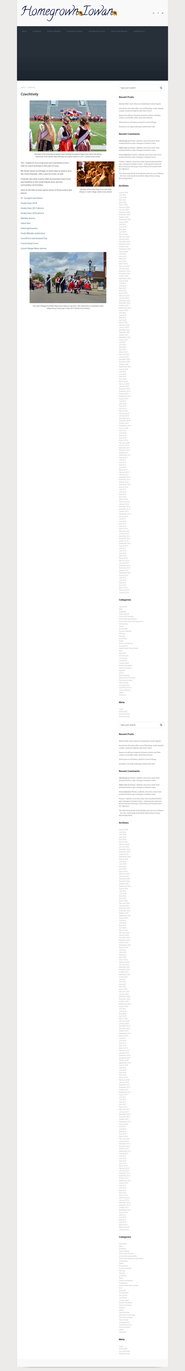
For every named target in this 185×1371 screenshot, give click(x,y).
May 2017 (122, 465)
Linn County (123, 658)
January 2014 (124, 563)
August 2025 (123, 222)
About (24, 31)
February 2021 (124, 354)
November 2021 (124, 332)
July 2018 (122, 430)
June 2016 (122, 492)
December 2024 (124, 242)
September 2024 (125, 249)
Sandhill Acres (139, 31)
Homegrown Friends (97, 31)
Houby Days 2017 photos (32, 208)
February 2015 (124, 531)
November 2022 (124, 303)
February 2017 (124, 472)
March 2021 (123, 352)
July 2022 (122, 313)
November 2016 (124, 480)
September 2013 (125, 573)
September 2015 (125, 514)
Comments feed (124, 714)
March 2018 (123, 440)
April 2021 (122, 350)
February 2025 (124, 237)
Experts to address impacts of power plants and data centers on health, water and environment (139, 116)
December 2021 (124, 330)
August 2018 (123, 428)
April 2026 (122, 202)
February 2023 (124, 296)
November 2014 (124, 538)
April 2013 (122, 585)
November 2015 (124, 509)
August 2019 (123, 399)
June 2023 (122, 286)
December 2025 (124, 212)
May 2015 (122, 524)
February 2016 (124, 502)
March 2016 (123, 499)
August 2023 (123, 281)
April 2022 (122, 320)
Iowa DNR (122, 653)
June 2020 (122, 374)
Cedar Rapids (124, 614)
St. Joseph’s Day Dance (32, 198)
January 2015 (124, 534)
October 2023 (123, 276)
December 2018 (124, 418)
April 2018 (122, 438)
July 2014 (122, 548)
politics (121, 673)
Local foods (123, 661)
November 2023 (124, 273)
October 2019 (123, 394)
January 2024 (124, 269)
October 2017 (123, 453)
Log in (121, 709)
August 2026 (123, 193)
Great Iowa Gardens (75, 31)
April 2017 (122, 467)
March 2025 (123, 234)
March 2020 (123, 381)
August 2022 (123, 310)
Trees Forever (123, 683)
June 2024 (122, 256)
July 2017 (122, 460)
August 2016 (123, 487)
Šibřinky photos (28, 218)
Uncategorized (124, 685)
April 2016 (122, 497)
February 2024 (124, 266)
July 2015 (122, 519)
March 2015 (123, 529)
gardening (122, 638)
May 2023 (122, 288)
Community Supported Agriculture (131, 621)
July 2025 (122, 224)
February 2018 (124, 443)
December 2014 (124, 536)
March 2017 (123, 470)
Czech (121, 626)
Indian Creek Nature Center (128, 648)
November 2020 (124, 362)
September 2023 (125, 278)
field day (122, 634)
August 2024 (123, 251)
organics (122, 670)
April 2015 (122, 526)
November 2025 (124, 215)
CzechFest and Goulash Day (34, 238)
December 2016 (124, 477)
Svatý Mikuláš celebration (33, 233)
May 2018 (122, 435)
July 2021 (122, 342)
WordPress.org (124, 716)
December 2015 (124, 507)
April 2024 (122, 261)
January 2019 (124, 416)
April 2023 (122, 291)
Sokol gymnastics (29, 228)
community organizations (128, 619)
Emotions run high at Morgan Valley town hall (137, 127)
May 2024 (122, 259)
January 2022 (124, 327)
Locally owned (124, 663)
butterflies (122, 612)
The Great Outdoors (126, 680)
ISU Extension (123, 656)
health (121, 641)
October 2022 (123, 305)
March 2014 (123, 558)
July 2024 (122, 254)
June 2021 (122, 345)
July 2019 (122, 401)
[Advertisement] (92, 55)
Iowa (120, 651)
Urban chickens (124, 690)
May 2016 (122, 494)
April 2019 (122, 408)
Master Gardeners (125, 666)
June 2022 (122, 315)
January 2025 (124, 239)
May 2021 (122, 347)
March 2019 (123, 411)
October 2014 (123, 541)
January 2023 (124, 298)
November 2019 (124, 391)
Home (23, 87)
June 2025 (122, 227)
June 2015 (122, 521)
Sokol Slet (25, 223)
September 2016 (125, 484)
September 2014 (125, 543)
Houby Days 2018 (29, 203)
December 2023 (124, 271)
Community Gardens (126, 616)
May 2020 (122, 376)
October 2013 (123, 570)
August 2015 (123, 516)
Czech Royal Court (29, 243)
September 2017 (125, 455)
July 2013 (122, 578)
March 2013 (123, 587)
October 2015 (123, 511)
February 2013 (124, 590)
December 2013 (124, 565)
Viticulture (122, 695)
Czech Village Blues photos (34, 248)
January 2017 (124, 475)
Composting (123, 624)
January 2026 (124, 210)
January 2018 (124, 445)
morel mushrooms (125, 668)
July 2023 (122, 283)
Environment (123, 629)
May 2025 (122, 229)
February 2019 (124, 413)
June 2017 (122, 462)
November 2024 (124, 244)
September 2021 (125, 337)
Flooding (122, 636)
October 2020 (123, 364)
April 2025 (122, 232)
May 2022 (122, 318)
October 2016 (123, 482)
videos (121, 692)
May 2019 (122, 406)
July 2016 (122, 489)
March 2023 (123, 293)
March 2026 (123, 205)
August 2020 (123, 369)
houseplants (123, 646)
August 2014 (123, 546)
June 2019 (122, 404)
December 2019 (124, 389)
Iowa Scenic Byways (119, 31)
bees (120, 609)
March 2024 (123, 264)
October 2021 (123, 335)
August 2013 (123, 575)
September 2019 (125, 396)
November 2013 (124, 568)
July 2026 (122, 195)
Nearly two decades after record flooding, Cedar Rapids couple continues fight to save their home (141, 109)
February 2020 (124, 384)
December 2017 (124, 448)
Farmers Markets (54, 31)
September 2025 (125, 219)
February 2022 (124, 325)
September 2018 (125, 426)
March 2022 (123, 322)
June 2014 (122, 551)
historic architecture (126, 643)
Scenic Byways (124, 675)
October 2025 (123, 217)
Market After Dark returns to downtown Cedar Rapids (140, 104)
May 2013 (122, 583)
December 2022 (124, 300)
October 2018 (123, 423)
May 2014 (122, 553)
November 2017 (124, 450)
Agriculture (123, 607)
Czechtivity (37, 31)
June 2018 (122, 433)
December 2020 (124, 359)
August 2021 (123, 340)
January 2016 (124, 504)
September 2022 (125, 308)
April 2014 (122, 556)
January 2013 (124, 592)
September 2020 (125, 367)
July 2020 (122, 372)
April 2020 (122, 379)
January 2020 (124, 386)
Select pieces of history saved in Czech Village (137, 122)
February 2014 (124, 561)
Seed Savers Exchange (127, 678)
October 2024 (123, 246)
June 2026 (122, 197)
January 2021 (124, 357)
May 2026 (122, 200)
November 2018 (124, 421)
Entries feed (123, 712)
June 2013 (122, 580)
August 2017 (123, 458)
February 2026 (124, 207)
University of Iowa (125, 688)
